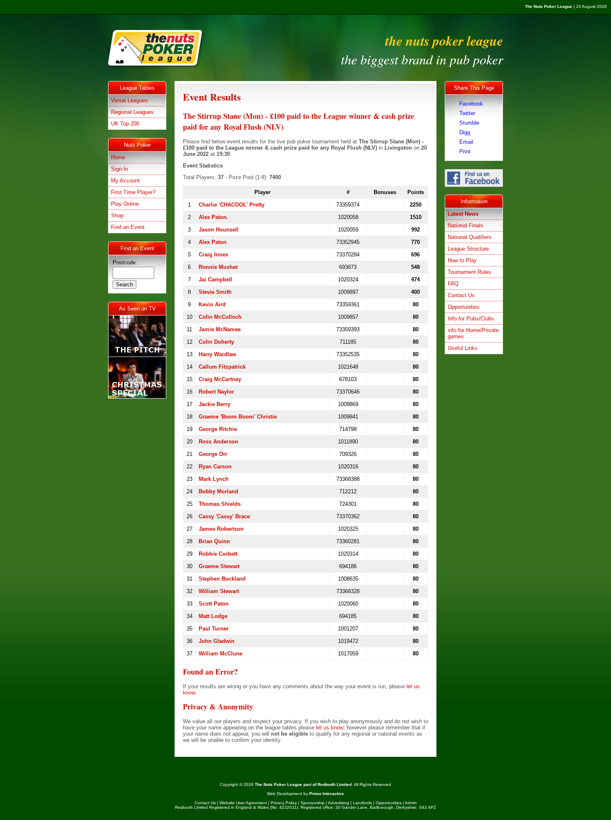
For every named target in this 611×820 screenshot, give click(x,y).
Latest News (463, 214)
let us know (329, 727)
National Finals (465, 225)
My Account (125, 180)
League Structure (468, 249)
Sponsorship (313, 802)
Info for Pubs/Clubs (471, 318)
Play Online (125, 204)
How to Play (462, 260)
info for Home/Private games (473, 333)
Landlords (362, 802)
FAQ (453, 284)
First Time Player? (133, 192)
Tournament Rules (469, 272)
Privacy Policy (284, 802)
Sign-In (119, 169)
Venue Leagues (129, 100)
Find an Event (128, 227)
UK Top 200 (125, 124)
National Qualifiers (470, 237)
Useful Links (463, 348)
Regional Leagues (132, 112)
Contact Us (461, 295)
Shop (117, 215)
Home (118, 157)
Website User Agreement (243, 802)
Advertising (338, 802)
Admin (411, 802)
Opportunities (464, 307)
